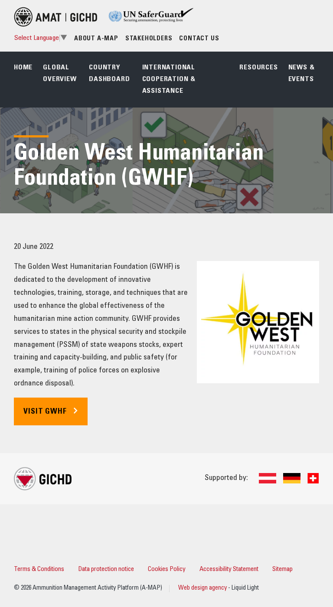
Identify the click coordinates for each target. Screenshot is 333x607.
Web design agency (203, 588)
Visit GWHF (44, 412)
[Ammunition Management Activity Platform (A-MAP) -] (55, 17)
